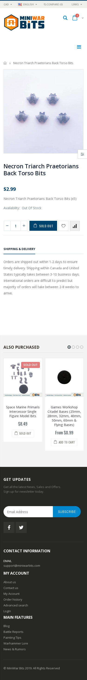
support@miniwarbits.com (21, 565)
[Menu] (79, 47)
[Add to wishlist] (63, 226)
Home (5, 63)
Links (75, 4)
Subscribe (67, 511)
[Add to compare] (75, 226)
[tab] (19, 249)
